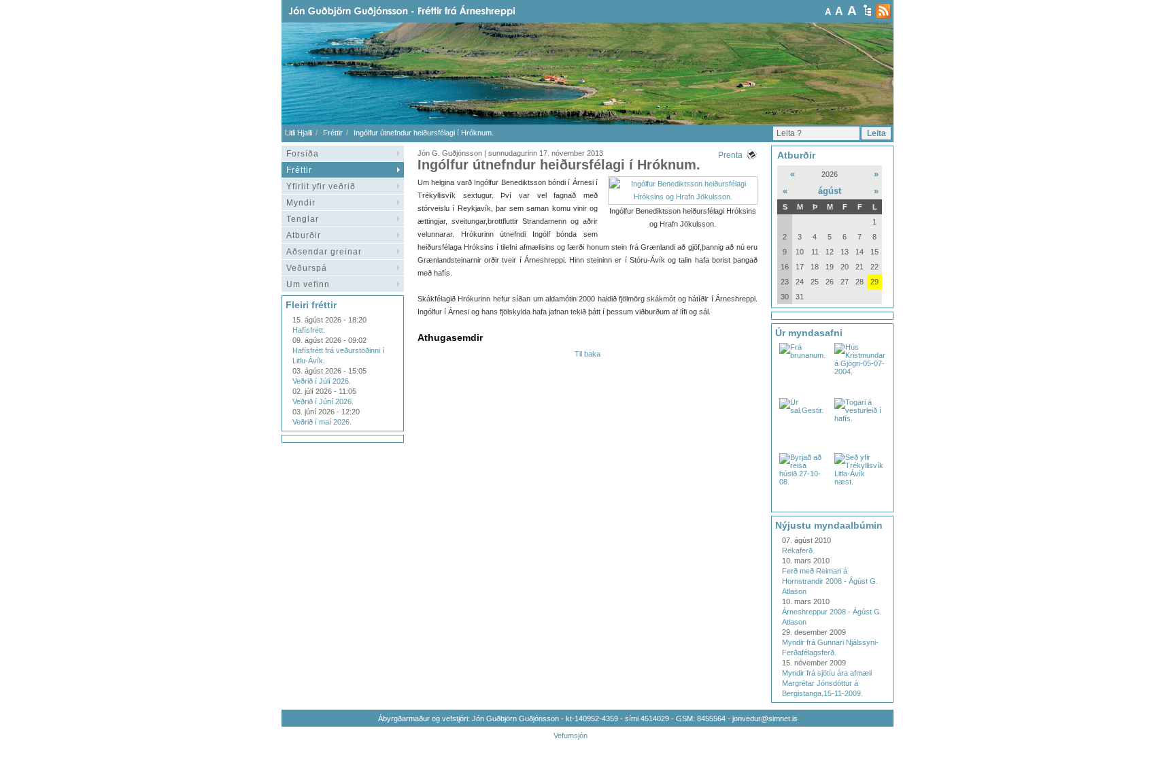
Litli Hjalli (298, 133)
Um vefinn (308, 284)
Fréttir (333, 133)
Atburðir (303, 235)
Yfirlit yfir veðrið (321, 186)
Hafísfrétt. (308, 330)
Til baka (587, 354)
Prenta (730, 155)
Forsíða (302, 154)
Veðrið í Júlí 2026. (321, 381)
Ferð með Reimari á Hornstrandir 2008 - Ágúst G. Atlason (830, 581)
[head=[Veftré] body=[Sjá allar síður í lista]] (867, 10)
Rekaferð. (798, 550)
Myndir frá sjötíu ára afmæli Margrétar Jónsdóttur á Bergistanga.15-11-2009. (827, 683)
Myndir (301, 203)
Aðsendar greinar (324, 252)
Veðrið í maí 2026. (322, 422)
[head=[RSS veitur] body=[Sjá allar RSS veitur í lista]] (883, 10)
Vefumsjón (571, 735)
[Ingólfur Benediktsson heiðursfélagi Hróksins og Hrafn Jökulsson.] (682, 197)
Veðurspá (306, 268)
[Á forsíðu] (423, 11)
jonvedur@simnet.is (765, 718)
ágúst (829, 191)
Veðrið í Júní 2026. (323, 401)
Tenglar (302, 219)
